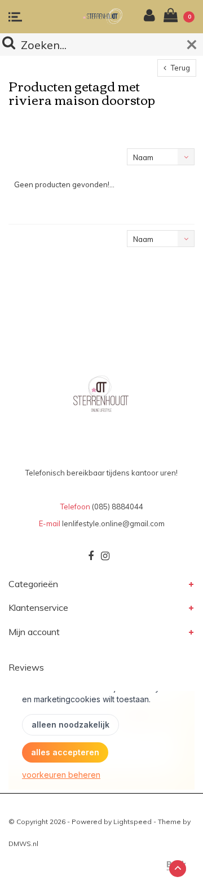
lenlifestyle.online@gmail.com (113, 523)
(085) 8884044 (117, 506)
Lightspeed (132, 821)
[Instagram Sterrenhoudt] (105, 556)
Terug (179, 67)
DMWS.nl (23, 843)
